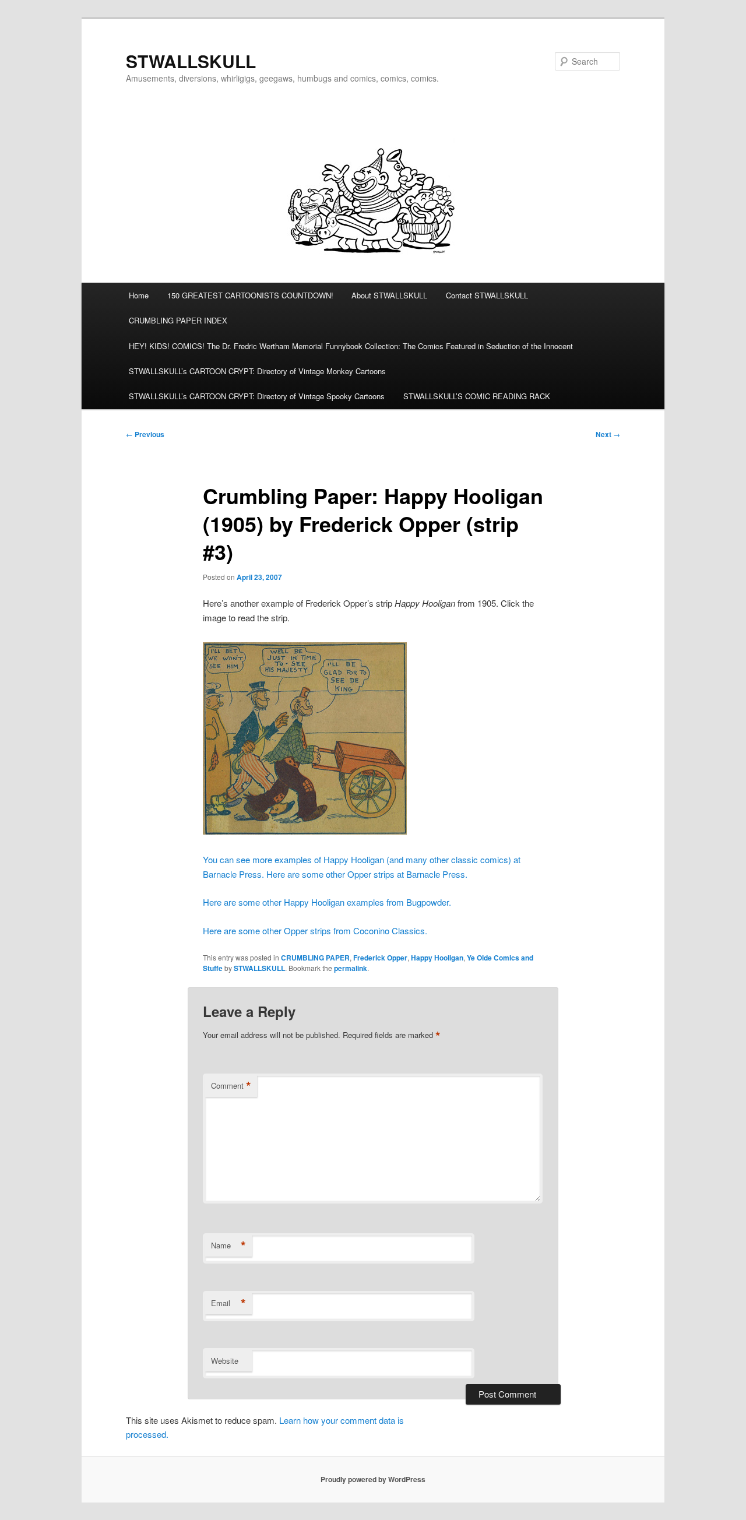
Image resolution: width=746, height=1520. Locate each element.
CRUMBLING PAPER (315, 957)
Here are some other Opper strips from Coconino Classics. (315, 930)
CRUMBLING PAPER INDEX (178, 320)
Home (139, 295)
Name (228, 1245)
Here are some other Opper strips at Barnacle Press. (366, 874)
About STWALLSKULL (389, 295)
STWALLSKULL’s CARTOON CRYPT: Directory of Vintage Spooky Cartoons (257, 396)
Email (228, 1303)
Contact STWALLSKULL (487, 295)
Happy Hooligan (437, 957)
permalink (350, 968)
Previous (145, 434)
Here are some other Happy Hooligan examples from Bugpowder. (327, 902)
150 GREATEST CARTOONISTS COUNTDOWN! (250, 295)
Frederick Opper (380, 957)
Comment (231, 1085)
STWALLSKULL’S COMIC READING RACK (476, 396)
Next (608, 434)
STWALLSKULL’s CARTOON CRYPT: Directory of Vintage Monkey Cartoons (257, 371)
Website (224, 1360)
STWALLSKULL (191, 60)
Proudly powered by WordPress (373, 1479)
